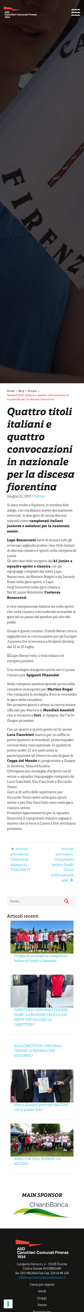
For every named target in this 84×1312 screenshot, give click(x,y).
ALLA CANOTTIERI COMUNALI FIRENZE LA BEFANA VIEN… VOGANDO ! (38, 1051)
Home (11, 391)
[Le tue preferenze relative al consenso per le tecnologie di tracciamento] (8, 1303)
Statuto (42, 1305)
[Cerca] (66, 901)
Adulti (42, 1291)
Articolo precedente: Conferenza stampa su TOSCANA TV (20, 859)
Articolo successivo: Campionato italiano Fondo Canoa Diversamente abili (62, 864)
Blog (21, 391)
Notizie (32, 391)
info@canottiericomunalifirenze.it (42, 1277)
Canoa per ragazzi (42, 1284)
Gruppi (42, 1298)
